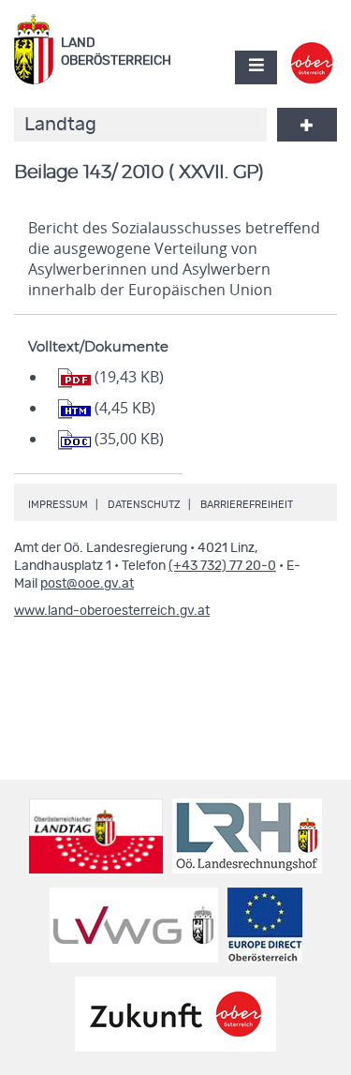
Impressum (58, 505)
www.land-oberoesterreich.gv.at (112, 611)
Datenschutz (144, 505)
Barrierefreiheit (246, 505)
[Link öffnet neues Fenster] (312, 50)
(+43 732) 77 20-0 (222, 566)
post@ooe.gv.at (87, 583)
